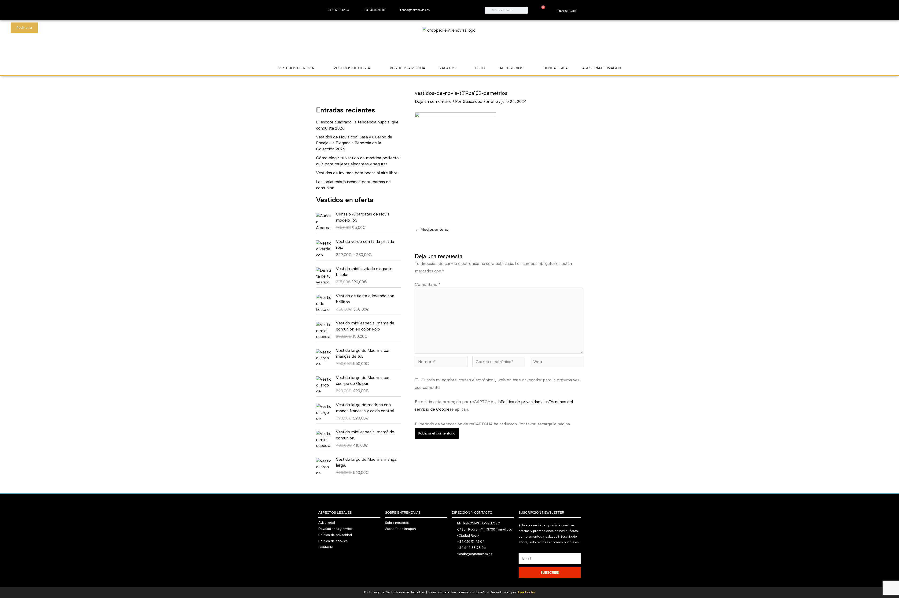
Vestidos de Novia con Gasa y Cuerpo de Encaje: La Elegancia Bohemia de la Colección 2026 (354, 143)
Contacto (325, 547)
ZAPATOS (448, 68)
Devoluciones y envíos (335, 529)
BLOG (480, 68)
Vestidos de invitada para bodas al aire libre (357, 173)
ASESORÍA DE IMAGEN (601, 68)
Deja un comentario (433, 101)
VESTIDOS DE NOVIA (296, 68)
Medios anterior (432, 229)
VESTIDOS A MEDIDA (407, 68)
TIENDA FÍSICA (555, 68)
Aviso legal (326, 523)
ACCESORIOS (511, 68)
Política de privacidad (520, 401)
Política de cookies (333, 541)
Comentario (427, 284)
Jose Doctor (526, 592)
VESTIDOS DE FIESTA (352, 68)
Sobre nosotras (397, 523)
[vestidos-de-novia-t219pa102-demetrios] (455, 164)
